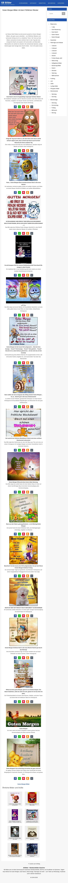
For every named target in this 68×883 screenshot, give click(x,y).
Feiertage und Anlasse (56, 42)
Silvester (54, 70)
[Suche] (63, 13)
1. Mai (53, 27)
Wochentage (51, 3)
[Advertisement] (23, 23)
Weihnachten (55, 75)
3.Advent (54, 50)
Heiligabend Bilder (57, 63)
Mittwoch (54, 110)
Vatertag (54, 73)
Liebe (51, 83)
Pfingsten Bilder (54, 88)
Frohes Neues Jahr (57, 58)
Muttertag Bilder (56, 65)
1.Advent (54, 45)
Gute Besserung (56, 29)
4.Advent (54, 53)
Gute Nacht (33, 3)
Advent (54, 55)
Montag (54, 112)
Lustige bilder (54, 86)
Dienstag (54, 102)
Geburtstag (42, 3)
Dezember (53, 40)
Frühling (52, 78)
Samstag (54, 94)
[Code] (31, 106)
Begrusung (53, 24)
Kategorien (61, 3)
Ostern (53, 68)
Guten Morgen (23, 3)
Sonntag (54, 96)
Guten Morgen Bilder (23, 784)
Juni (51, 81)
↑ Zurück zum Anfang (34, 863)
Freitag (54, 107)
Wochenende (54, 91)
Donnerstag (55, 105)
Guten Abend (55, 34)
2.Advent (54, 48)
